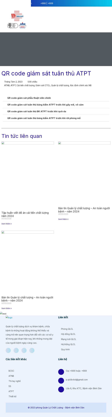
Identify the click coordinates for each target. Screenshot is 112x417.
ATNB (7, 85)
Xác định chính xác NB (80, 85)
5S (9, 386)
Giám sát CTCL (43, 85)
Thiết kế (12, 396)
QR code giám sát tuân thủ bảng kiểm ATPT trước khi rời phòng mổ (43, 118)
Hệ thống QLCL (68, 344)
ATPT (13, 85)
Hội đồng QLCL (68, 334)
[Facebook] (8, 350)
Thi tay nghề (14, 381)
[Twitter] (16, 350)
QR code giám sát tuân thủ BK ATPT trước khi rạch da (36, 111)
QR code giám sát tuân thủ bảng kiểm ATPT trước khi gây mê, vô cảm (45, 104)
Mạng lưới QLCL (68, 339)
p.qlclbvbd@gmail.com (77, 379)
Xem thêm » (6, 224)
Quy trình (65, 349)
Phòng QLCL (67, 329)
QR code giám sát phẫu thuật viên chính (29, 98)
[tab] (56, 98)
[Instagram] (31, 350)
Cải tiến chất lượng (26, 85)
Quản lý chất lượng (60, 85)
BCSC (11, 371)
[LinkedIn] (24, 350)
